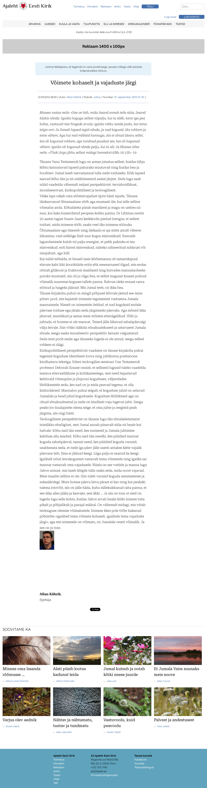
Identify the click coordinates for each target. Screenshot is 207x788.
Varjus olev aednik (20, 720)
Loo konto (191, 16)
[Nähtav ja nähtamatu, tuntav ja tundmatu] (77, 715)
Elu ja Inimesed (114, 24)
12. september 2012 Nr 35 (129, 97)
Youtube (139, 763)
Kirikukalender (139, 24)
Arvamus (35, 24)
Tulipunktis (91, 24)
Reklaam (106, 6)
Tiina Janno (163, 726)
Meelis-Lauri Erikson (17, 681)
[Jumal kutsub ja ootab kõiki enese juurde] (127, 664)
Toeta (127, 6)
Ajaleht (10, 6)
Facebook (140, 759)
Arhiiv (117, 6)
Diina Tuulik (163, 681)
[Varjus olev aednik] (26, 715)
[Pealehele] (23, 9)
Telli (55, 782)
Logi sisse (170, 16)
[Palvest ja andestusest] (178, 715)
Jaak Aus (111, 681)
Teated (180, 24)
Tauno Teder (114, 732)
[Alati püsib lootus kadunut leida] (77, 664)
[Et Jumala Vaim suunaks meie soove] (178, 664)
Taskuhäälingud (144, 767)
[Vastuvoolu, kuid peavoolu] (127, 715)
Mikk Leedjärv (64, 732)
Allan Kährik (74, 97)
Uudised (49, 24)
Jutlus (97, 97)
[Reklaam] (103, 52)
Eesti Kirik (40, 6)
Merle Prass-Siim (65, 681)
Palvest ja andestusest (174, 720)
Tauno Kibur (12, 726)
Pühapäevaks (163, 24)
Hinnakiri (92, 6)
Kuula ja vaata (69, 24)
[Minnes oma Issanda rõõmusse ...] (26, 664)
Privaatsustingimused (104, 775)
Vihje (136, 6)
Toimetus (79, 6)
